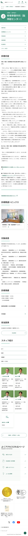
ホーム (2, 6)
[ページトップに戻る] (25, 533)
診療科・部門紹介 (9, 6)
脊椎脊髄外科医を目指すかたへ (8, 195)
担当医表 (14, 333)
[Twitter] (9, 522)
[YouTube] (18, 522)
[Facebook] (13, 522)
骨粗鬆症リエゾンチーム (8, 175)
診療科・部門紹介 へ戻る (14, 435)
